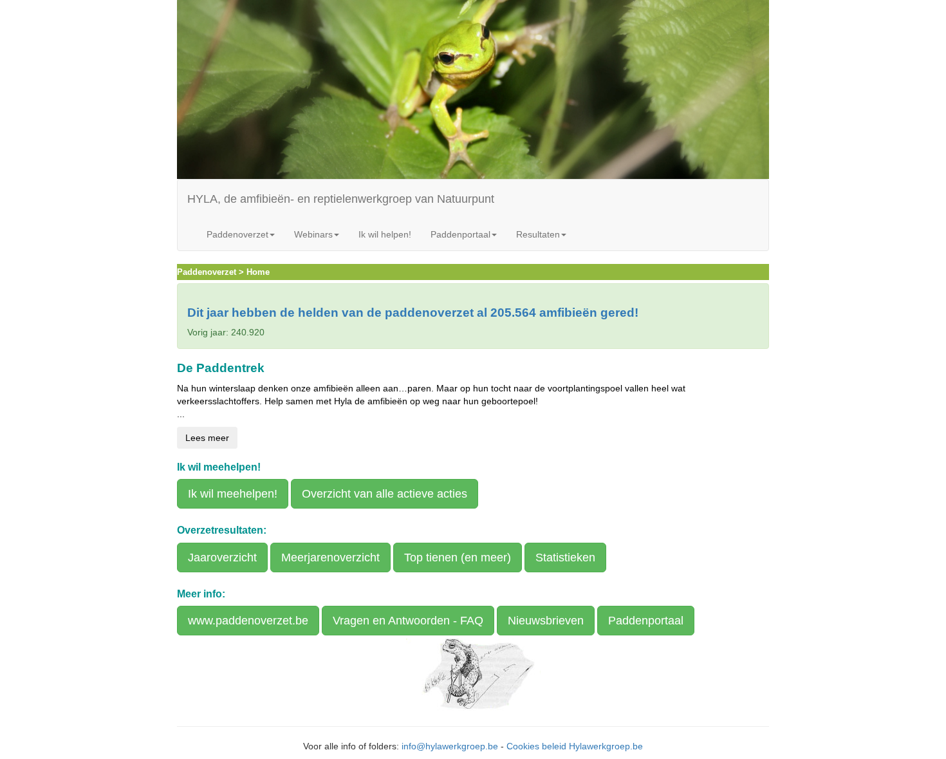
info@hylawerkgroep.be (450, 746)
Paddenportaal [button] (460, 234)
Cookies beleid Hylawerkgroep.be (574, 746)
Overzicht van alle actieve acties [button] (384, 493)
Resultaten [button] (538, 234)
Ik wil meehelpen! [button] (232, 493)
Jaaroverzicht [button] (222, 557)
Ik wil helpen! (384, 234)
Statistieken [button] (565, 557)
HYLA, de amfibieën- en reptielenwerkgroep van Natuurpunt (340, 198)
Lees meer (207, 438)
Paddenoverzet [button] (237, 234)
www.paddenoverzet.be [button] (248, 620)
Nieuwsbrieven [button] (546, 620)
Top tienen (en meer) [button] (457, 557)
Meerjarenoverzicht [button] (330, 557)
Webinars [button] (313, 234)
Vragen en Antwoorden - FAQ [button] (408, 620)
